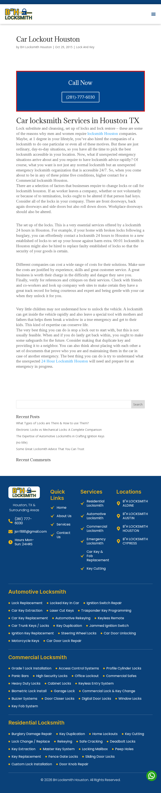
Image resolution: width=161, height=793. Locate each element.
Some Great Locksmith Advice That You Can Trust (50, 449)
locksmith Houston (102, 133)
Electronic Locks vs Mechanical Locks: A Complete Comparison (59, 430)
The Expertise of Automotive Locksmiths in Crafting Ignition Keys (60, 436)
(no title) (21, 442)
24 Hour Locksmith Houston (64, 361)
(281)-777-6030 (80, 97)
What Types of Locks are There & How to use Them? (52, 423)
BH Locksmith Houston (36, 47)
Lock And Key (85, 47)
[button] (153, 14)
